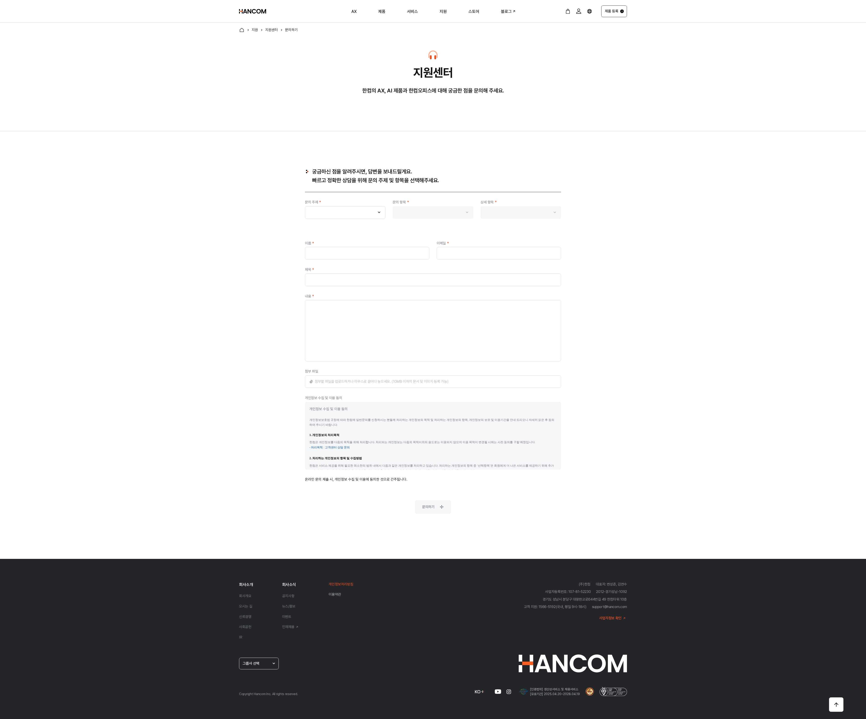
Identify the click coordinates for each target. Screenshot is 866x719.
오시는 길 (245, 606)
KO (477, 691)
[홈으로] (241, 30)
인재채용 (288, 627)
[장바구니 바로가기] (567, 11)
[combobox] (345, 212)
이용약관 (335, 594)
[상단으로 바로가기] (836, 704)
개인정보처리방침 (341, 584)
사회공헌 (245, 627)
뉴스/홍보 (288, 606)
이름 (309, 243)
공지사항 (288, 596)
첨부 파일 (311, 371)
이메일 (443, 243)
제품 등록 (611, 11)
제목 (309, 269)
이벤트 (286, 617)
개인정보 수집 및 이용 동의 (323, 398)
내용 (309, 296)
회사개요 (245, 596)
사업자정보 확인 (610, 618)
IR (240, 637)
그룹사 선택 (251, 663)
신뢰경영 (245, 617)
